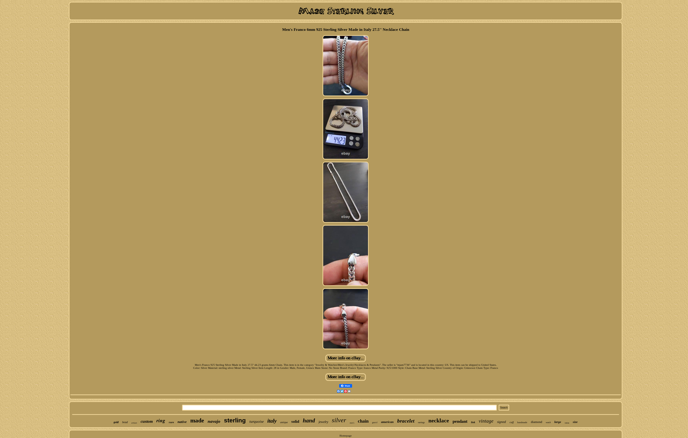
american (387, 422)
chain (363, 421)
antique (284, 422)
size (575, 422)
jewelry (323, 422)
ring (160, 420)
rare (171, 422)
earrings (421, 422)
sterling (235, 420)
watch (548, 422)
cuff (512, 422)
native (182, 422)
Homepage (346, 435)
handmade (522, 422)
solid (295, 421)
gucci (375, 422)
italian (567, 423)
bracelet (405, 421)
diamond (536, 422)
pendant (460, 421)
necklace (438, 420)
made (197, 420)
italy (272, 421)
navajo (214, 421)
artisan (134, 423)
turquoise (256, 421)
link (473, 422)
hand (309, 420)
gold (116, 422)
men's (352, 423)
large (557, 422)
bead (125, 422)
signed (501, 422)
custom (147, 421)
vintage (486, 421)
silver (339, 420)
